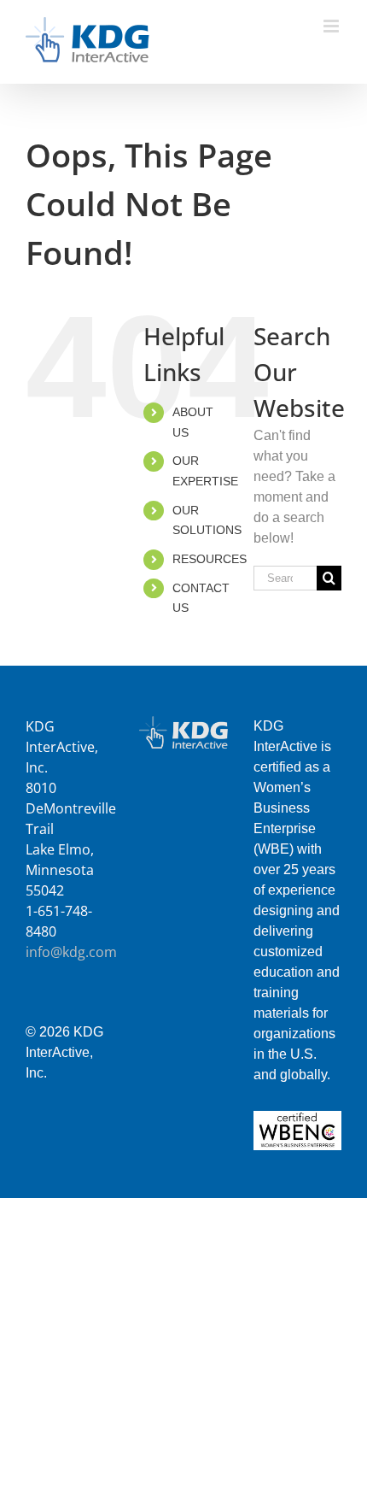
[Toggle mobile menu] (332, 26)
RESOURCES (209, 559)
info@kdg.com (71, 952)
